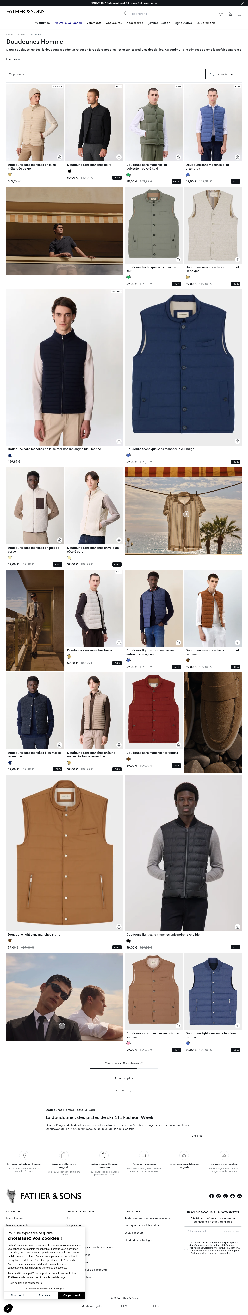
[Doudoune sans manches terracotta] (154, 713)
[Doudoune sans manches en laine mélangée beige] (35, 127)
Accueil (9, 34)
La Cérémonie (206, 23)
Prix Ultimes (41, 23)
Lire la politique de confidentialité (25, 1283)
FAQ (68, 1218)
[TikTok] (225, 1196)
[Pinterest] (232, 1196)
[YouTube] (239, 1196)
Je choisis (45, 1295)
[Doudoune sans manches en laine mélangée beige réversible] (94, 715)
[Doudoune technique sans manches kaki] (154, 230)
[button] (8, 1308)
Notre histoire (14, 1218)
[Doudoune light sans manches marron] (64, 855)
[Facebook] (211, 1196)
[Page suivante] (130, 1091)
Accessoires (134, 23)
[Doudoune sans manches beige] (94, 611)
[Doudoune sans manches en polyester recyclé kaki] (154, 127)
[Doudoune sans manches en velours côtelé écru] (94, 510)
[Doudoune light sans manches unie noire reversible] (183, 855)
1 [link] (117, 1091)
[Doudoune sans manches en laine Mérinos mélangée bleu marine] (64, 370)
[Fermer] (243, 3)
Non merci (17, 1295)
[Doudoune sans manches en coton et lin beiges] (213, 230)
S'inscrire (231, 1231)
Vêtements (94, 23)
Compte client (74, 1225)
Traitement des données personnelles (148, 1218)
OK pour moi (71, 1295)
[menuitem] (41, 23)
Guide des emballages (138, 1240)
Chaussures (114, 23)
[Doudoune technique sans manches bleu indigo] (183, 370)
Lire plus (12, 59)
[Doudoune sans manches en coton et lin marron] (213, 613)
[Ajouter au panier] (59, 157)
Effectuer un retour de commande (86, 1269)
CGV (124, 1306)
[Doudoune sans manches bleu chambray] (213, 127)
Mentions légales (91, 1306)
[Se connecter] (230, 13)
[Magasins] (221, 13)
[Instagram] (218, 1196)
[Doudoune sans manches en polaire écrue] (35, 510)
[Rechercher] (126, 13)
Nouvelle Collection (68, 23)
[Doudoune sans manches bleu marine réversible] (35, 715)
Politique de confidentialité (142, 1225)
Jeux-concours (134, 1232)
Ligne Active (183, 23)
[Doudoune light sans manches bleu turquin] (213, 996)
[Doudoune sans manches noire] (94, 125)
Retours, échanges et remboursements (89, 1247)
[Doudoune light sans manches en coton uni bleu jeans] (154, 613)
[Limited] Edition (159, 23)
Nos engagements (17, 1225)
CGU (156, 1306)
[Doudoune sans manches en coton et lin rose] (154, 996)
